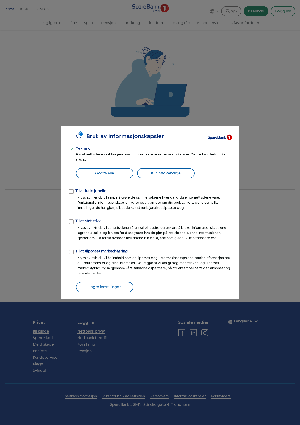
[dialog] (150, 212)
